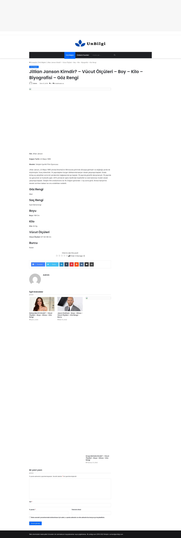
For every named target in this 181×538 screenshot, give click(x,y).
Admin (35, 83)
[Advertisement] (90, 15)
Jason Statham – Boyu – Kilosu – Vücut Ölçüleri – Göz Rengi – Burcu (70, 315)
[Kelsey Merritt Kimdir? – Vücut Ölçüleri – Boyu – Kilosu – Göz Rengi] (41, 304)
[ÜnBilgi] (90, 43)
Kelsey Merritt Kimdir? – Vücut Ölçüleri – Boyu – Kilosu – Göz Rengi (40, 315)
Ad (30, 502)
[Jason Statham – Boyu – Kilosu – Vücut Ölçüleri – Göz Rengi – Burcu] (70, 304)
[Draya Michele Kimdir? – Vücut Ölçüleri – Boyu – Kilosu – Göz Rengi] (98, 375)
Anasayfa (33, 62)
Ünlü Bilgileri (70, 55)
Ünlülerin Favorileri (83, 55)
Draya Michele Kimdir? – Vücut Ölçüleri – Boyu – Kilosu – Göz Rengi (97, 458)
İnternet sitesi (76, 509)
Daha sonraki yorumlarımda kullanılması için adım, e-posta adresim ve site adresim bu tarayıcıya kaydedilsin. (68, 517)
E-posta (32, 509)
